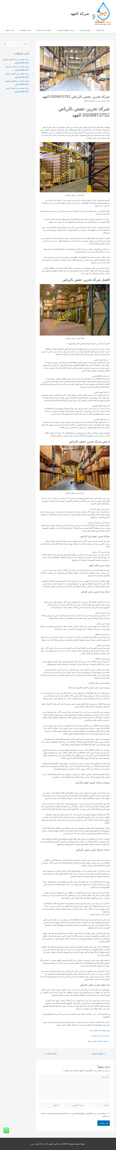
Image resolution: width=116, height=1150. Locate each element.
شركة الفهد (79, 13)
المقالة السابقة (98, 1054)
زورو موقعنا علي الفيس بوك (100, 1030)
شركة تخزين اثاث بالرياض (100, 1036)
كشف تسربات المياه (44, 30)
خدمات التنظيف (25, 30)
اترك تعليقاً (106, 101)
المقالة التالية (50, 1054)
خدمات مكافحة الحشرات (65, 30)
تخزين (99, 101)
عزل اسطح (10, 30)
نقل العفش (100, 30)
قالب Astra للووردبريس (39, 1144)
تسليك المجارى (85, 30)
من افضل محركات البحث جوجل (98, 1041)
